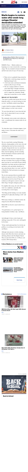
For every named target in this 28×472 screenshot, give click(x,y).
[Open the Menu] (2, 2)
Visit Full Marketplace (21, 294)
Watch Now (24, 2)
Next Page (19, 280)
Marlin (4, 12)
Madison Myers (10, 50)
